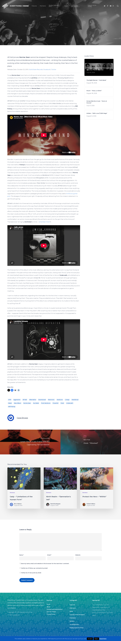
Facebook (47, 69)
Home (48, 604)
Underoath (69, 403)
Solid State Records (35, 69)
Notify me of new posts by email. (31, 572)
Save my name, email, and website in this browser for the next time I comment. (45, 563)
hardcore (60, 399)
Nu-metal (36, 403)
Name (21, 555)
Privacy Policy (51, 614)
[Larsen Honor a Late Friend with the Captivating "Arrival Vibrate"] (30, 442)
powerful (55, 403)
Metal (10, 403)
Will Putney (11, 406)
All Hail (25, 399)
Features (72, 605)
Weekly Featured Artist (76, 628)
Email (49, 555)
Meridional (75, 399)
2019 (9, 399)
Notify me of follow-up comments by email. (34, 568)
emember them (44, 222)
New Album (17, 403)
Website (77, 555)
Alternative (32, 399)
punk (62, 403)
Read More (102, 638)
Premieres (73, 618)
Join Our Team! (51, 612)
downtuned (42, 399)
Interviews (73, 608)
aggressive (16, 399)
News (71, 611)
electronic (51, 399)
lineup (67, 399)
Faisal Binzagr (22, 418)
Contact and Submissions (54, 609)
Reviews (60, 34)
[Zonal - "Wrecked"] (90, 442)
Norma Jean (27, 403)
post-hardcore (45, 403)
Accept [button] (90, 638)
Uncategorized (74, 624)
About (48, 607)
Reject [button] (96, 638)
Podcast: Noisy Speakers (77, 614)
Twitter (53, 69)
